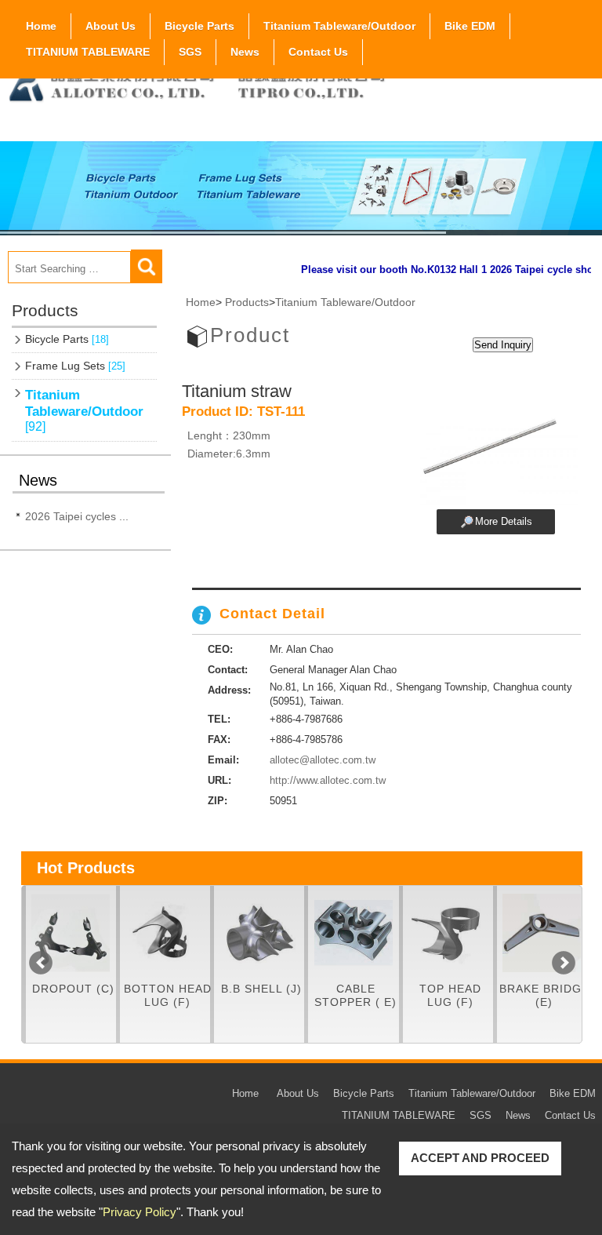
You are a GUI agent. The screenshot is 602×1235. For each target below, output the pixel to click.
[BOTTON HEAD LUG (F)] (165, 933)
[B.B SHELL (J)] (259, 933)
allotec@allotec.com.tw (322, 760)
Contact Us (318, 52)
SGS (190, 52)
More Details (503, 521)
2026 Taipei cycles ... (77, 516)
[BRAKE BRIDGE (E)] (542, 933)
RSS (569, 68)
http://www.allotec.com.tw (328, 780)
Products (247, 302)
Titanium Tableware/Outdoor (339, 26)
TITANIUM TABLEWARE (88, 52)
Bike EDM (469, 26)
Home (41, 26)
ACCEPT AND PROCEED (480, 1157)
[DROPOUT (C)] (71, 933)
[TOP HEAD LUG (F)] (448, 933)
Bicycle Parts (199, 26)
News (244, 52)
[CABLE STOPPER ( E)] (353, 933)
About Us (110, 26)
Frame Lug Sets (75, 365)
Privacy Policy (139, 1212)
